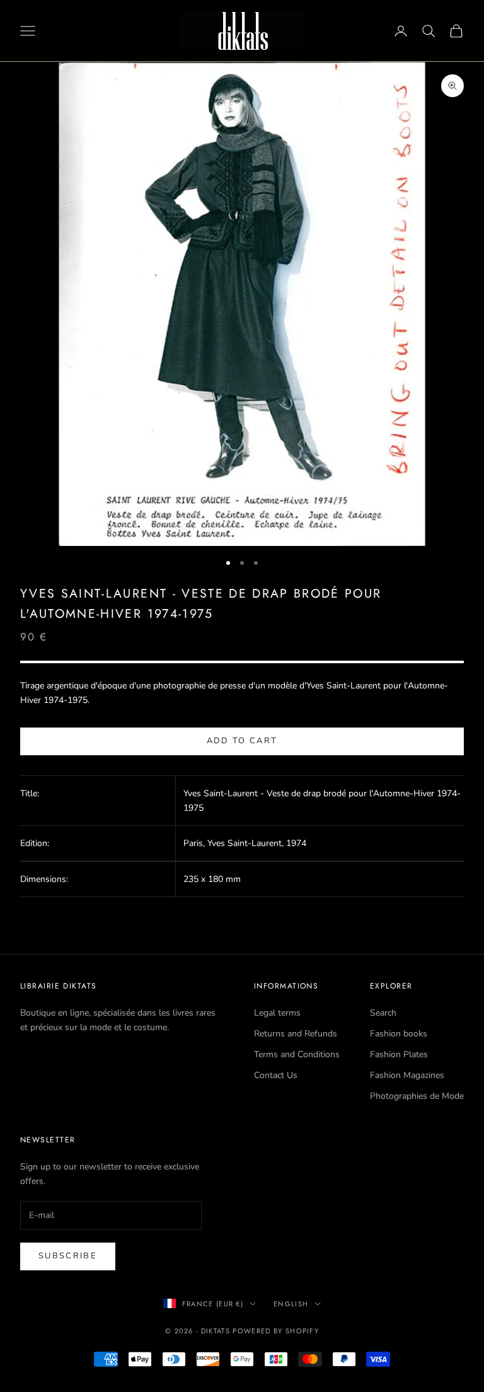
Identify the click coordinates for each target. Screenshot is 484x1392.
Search (383, 1013)
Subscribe (67, 1256)
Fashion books (398, 1034)
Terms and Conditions (297, 1054)
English (291, 1304)
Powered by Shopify (276, 1331)
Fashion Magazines (407, 1075)
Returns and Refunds (295, 1034)
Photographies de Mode (417, 1096)
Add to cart (242, 740)
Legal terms (277, 1013)
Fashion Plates (399, 1054)
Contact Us (275, 1075)
